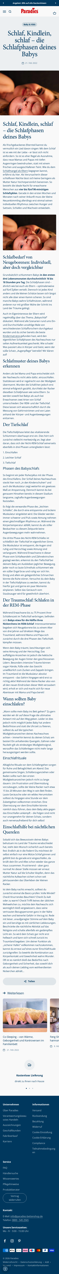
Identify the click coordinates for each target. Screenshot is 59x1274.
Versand (36, 1110)
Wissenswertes (11, 1178)
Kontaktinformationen (38, 1265)
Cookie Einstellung (42, 1132)
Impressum (19, 1265)
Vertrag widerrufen (15, 1197)
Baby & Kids (29, 24)
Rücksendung (39, 1116)
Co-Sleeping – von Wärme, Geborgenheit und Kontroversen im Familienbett (23, 1040)
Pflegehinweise (11, 1184)
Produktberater (11, 1189)
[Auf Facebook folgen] (5, 1241)
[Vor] (55, 3)
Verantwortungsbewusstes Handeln (14, 1117)
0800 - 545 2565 (20, 1220)
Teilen (31, 981)
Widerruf (37, 1126)
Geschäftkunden (12, 1130)
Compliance (38, 1143)
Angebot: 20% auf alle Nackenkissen (29, 3)
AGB (47, 1262)
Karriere (7, 1141)
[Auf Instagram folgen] (12, 1241)
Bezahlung (38, 1121)
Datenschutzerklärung (31, 1262)
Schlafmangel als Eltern (15, 170)
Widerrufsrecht (10, 1262)
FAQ (5, 1167)
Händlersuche (10, 1173)
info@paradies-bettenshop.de (26, 1216)
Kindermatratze (11, 336)
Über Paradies (10, 1110)
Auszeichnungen (12, 1125)
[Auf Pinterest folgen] (19, 1241)
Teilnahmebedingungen (43, 1150)
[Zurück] (3, 3)
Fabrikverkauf (10, 1136)
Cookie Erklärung (41, 1137)
